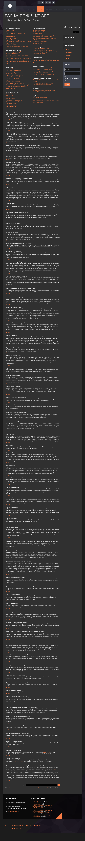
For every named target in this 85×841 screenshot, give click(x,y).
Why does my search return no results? (42, 69)
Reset (6, 825)
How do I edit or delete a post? (13, 70)
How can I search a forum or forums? (42, 68)
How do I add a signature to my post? (15, 72)
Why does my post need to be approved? (16, 86)
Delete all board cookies (43, 787)
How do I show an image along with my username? (18, 58)
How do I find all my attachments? (41, 92)
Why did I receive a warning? (13, 82)
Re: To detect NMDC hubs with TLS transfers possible (42, 806)
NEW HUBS (17, 828)
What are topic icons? (11, 106)
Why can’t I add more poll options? (14, 75)
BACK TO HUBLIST (68, 9)
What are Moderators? (38, 32)
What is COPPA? (10, 43)
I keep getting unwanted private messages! (43, 50)
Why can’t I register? (11, 45)
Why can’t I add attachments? (13, 80)
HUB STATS (37, 826)
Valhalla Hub (37, 804)
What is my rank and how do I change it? (16, 60)
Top (9, 119)
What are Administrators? (39, 30)
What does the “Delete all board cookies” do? (17, 46)
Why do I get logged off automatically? (15, 33)
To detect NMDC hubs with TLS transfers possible (41, 815)
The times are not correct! (12, 53)
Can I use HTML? (10, 95)
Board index (9, 787)
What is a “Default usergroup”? (40, 41)
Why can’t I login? (10, 30)
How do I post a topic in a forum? (14, 69)
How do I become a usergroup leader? (42, 36)
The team (35, 787)
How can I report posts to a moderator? (15, 83)
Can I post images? (10, 98)
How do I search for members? (40, 73)
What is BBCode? (10, 94)
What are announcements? (12, 102)
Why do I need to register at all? (13, 32)
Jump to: (24, 785)
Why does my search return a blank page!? (43, 71)
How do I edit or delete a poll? (13, 77)
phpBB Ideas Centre (18, 761)
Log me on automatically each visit (71, 79)
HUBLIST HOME (19, 826)
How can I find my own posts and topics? (43, 74)
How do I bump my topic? (12, 88)
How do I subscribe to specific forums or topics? (45, 83)
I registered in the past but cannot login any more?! (18, 41)
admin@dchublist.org (13, 812)
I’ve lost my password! (11, 38)
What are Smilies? (10, 97)
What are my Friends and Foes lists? (42, 59)
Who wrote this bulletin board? (40, 97)
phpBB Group (46, 752)
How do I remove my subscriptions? (42, 84)
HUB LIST (29, 826)
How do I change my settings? (13, 52)
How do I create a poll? (11, 73)
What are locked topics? (11, 105)
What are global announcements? (14, 100)
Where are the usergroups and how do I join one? (45, 35)
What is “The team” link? (39, 43)
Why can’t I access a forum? (13, 78)
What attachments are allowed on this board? (44, 90)
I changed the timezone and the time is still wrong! (18, 55)
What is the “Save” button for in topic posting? (17, 85)
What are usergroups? (38, 33)
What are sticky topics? (11, 103)
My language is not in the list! (13, 57)
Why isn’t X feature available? (40, 99)
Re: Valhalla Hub (38, 802)
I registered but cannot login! (13, 40)
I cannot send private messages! (41, 48)
